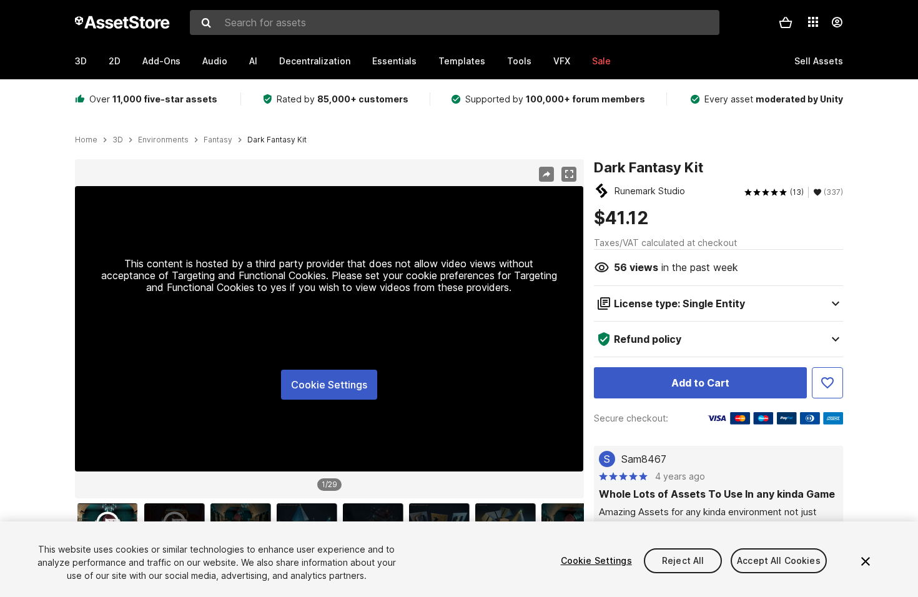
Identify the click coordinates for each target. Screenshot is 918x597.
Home (86, 140)
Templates (461, 61)
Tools (519, 61)
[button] (785, 22)
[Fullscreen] (568, 174)
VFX (561, 61)
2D (115, 61)
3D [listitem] (117, 140)
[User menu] (837, 22)
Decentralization (314, 61)
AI (253, 61)
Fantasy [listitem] (218, 140)
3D (81, 61)
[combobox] (454, 22)
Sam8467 (643, 459)
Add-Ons (161, 61)
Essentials (394, 61)
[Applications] (813, 21)
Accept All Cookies (779, 560)
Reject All (683, 560)
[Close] (865, 561)
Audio (214, 61)
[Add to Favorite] (827, 382)
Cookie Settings (329, 384)
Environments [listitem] (163, 140)
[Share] (546, 174)
